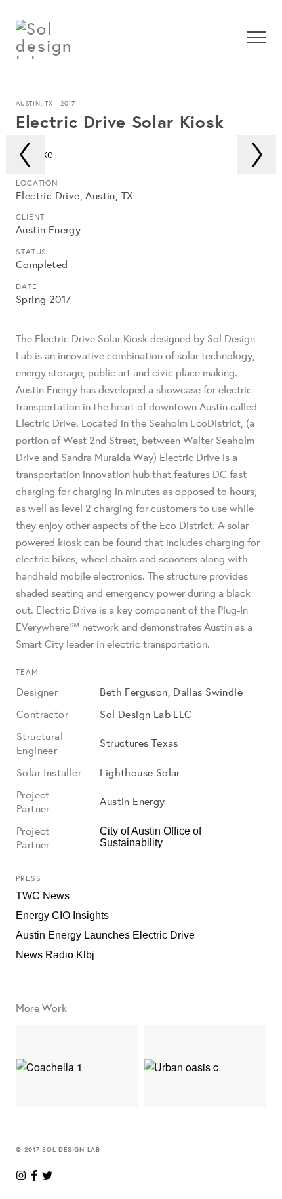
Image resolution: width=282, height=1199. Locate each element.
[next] (256, 154)
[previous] (25, 154)
